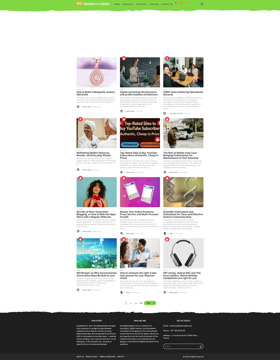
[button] (202, 4)
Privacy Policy (92, 356)
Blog (165, 89)
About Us (80, 356)
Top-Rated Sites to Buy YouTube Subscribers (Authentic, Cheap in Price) (139, 155)
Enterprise (141, 4)
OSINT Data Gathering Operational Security (183, 93)
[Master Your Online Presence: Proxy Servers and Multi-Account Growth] (140, 192)
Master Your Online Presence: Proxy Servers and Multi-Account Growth (139, 214)
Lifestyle (154, 4)
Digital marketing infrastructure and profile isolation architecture (139, 93)
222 (141, 303)
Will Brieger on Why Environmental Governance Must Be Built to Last (96, 274)
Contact (120, 356)
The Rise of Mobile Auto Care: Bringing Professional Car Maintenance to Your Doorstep (180, 155)
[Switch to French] (176, 2)
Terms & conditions (107, 356)
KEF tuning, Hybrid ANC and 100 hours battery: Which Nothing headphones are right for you (182, 275)
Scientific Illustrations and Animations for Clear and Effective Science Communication (183, 214)
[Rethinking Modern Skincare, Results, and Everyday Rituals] (97, 133)
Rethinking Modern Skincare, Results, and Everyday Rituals (94, 154)
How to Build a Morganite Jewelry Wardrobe (96, 93)
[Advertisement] (140, 36)
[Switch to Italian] (186, 2)
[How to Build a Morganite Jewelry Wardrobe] (97, 72)
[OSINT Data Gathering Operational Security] (183, 72)
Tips (121, 209)
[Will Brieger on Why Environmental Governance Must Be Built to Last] (97, 253)
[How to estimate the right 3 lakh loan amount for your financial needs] (140, 253)
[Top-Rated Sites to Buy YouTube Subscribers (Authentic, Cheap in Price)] (140, 133)
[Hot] (124, 58)
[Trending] (167, 58)
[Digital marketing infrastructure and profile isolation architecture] (140, 72)
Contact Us (167, 4)
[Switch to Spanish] (181, 2)
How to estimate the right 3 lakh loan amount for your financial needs (138, 275)
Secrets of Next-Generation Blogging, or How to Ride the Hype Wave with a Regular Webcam (96, 214)
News (117, 4)
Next (149, 303)
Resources (128, 4)
